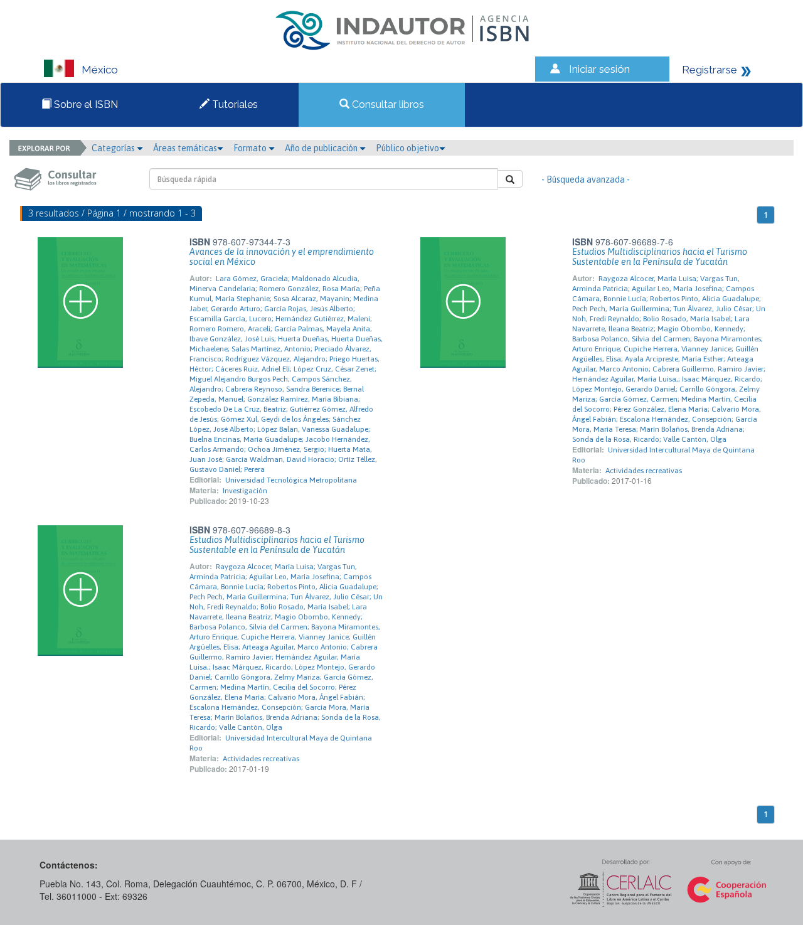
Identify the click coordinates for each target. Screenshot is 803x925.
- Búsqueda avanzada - (585, 179)
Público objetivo (407, 148)
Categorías (114, 148)
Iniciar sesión (599, 69)
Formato (251, 148)
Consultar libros (386, 104)
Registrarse (709, 69)
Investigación (245, 490)
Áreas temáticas (185, 148)
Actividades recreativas (643, 470)
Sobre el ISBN (84, 104)
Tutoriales (234, 104)
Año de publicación (322, 148)
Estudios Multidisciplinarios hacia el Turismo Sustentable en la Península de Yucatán (659, 257)
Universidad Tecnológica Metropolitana (291, 480)
